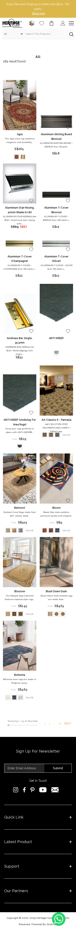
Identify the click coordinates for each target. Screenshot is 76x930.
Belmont (19, 507)
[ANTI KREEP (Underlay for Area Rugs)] (19, 395)
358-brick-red (44, 530)
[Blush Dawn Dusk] (56, 562)
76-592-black (14, 614)
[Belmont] (19, 478)
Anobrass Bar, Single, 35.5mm (20, 340)
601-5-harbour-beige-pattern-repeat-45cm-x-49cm (44, 434)
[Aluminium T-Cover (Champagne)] (19, 243)
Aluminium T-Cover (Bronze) (56, 210)
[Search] (38, 34)
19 (59, 723)
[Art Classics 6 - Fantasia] (56, 390)
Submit (58, 768)
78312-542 (20, 697)
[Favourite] (41, 23)
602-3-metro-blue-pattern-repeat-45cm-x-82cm (57, 434)
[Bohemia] (19, 646)
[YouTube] (43, 790)
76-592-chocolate (20, 614)
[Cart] (51, 23)
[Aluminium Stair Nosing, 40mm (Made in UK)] (19, 183)
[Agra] (19, 105)
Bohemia (19, 674)
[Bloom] (56, 478)
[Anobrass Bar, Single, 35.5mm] (19, 314)
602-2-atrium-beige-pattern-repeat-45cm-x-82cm (51, 434)
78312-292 (14, 697)
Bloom (56, 507)
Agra (20, 134)
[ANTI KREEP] (56, 309)
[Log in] (63, 23)
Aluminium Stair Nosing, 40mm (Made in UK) (19, 210)
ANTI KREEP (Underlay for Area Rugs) (20, 422)
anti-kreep (56, 353)
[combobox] (45, 34)
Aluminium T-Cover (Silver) (56, 259)
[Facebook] (24, 790)
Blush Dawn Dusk (56, 591)
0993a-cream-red (23, 156)
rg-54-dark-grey (20, 530)
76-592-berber (8, 614)
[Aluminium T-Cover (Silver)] (56, 243)
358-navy (51, 530)
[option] (38, 9)
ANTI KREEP (56, 338)
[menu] (71, 23)
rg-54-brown (14, 530)
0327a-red (16, 156)
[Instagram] (16, 790)
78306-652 (8, 697)
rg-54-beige (8, 530)
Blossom (19, 591)
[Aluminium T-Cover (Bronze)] (56, 194)
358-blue (57, 530)
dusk (62, 614)
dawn (56, 614)
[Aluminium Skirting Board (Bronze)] (56, 121)
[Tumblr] (55, 790)
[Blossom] (19, 562)
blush (50, 614)
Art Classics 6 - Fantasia (56, 419)
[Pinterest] (32, 790)
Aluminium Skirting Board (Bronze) (56, 136)
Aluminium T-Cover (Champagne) (20, 259)
